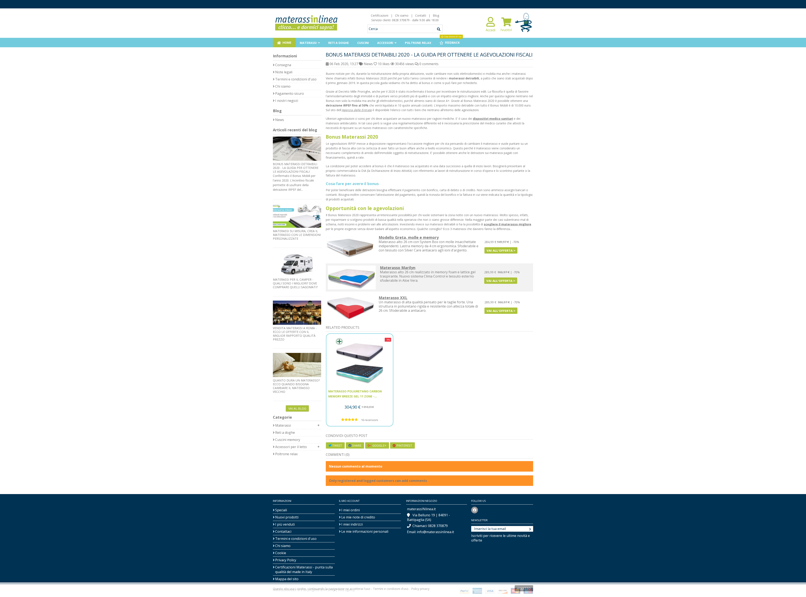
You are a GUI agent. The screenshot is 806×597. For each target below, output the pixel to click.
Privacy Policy (285, 560)
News (368, 64)
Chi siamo (401, 15)
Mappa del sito (286, 579)
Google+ (379, 445)
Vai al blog (297, 408)
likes (384, 64)
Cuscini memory (287, 439)
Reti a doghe (285, 432)
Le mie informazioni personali (364, 531)
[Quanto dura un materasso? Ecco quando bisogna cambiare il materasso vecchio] (297, 365)
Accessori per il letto (291, 446)
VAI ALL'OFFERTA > (501, 250)
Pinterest (404, 445)
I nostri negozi (286, 100)
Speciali (281, 510)
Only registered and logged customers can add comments (378, 480)
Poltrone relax (286, 454)
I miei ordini (350, 510)
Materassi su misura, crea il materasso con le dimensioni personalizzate (297, 235)
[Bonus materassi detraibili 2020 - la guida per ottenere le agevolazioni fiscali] (297, 149)
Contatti (420, 15)
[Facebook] (474, 510)
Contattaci (283, 531)
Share (356, 445)
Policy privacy (420, 589)
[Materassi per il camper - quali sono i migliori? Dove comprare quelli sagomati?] (297, 264)
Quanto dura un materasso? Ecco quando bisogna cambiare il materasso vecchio (296, 386)
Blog (436, 15)
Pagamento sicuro (289, 93)
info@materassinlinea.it (435, 532)
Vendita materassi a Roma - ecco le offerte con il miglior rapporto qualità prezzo (295, 333)
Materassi (283, 425)
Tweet (336, 445)
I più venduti (285, 524)
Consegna (283, 65)
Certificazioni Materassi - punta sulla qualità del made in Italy (304, 569)
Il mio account (349, 501)
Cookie (280, 553)
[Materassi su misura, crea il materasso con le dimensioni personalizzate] (297, 216)
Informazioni (285, 55)
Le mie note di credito (358, 517)
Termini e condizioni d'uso (296, 79)
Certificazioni (379, 15)
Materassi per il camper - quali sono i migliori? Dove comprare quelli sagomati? (295, 283)
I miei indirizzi (352, 524)
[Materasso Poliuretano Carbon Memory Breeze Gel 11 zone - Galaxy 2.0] (359, 362)
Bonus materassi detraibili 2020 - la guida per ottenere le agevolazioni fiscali (295, 168)
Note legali (283, 72)
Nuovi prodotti (286, 517)
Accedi (490, 29)
